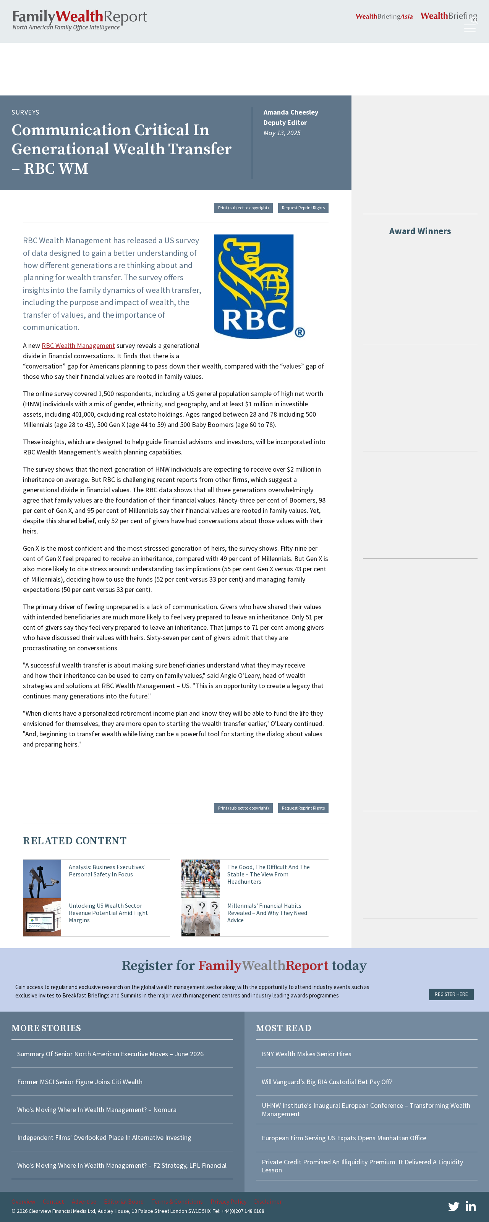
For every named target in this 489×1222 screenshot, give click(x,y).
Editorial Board (124, 1201)
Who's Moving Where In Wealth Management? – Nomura (96, 1109)
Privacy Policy (228, 1201)
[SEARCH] (474, 20)
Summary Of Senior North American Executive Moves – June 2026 (110, 1053)
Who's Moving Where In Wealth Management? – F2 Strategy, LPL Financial (122, 1165)
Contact (53, 1201)
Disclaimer (268, 1201)
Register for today (244, 966)
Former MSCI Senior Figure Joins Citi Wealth (79, 1081)
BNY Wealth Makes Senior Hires (306, 1053)
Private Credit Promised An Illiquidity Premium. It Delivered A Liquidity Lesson (362, 1166)
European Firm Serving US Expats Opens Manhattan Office (344, 1137)
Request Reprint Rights (303, 207)
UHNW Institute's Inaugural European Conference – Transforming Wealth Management (366, 1109)
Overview (23, 1201)
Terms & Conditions (177, 1201)
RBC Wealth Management (78, 345)
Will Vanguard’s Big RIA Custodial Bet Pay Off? (327, 1081)
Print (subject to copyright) (243, 207)
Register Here (451, 994)
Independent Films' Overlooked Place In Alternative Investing (104, 1137)
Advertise (84, 1201)
